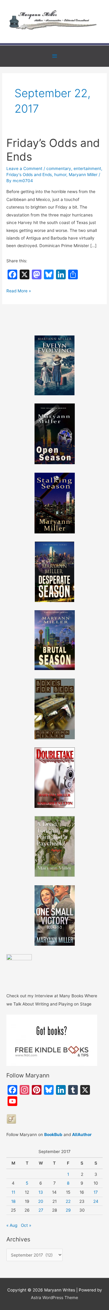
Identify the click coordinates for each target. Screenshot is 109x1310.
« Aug (11, 1225)
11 (13, 1192)
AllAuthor (82, 1134)
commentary (58, 168)
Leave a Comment (24, 168)
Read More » (18, 291)
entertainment (87, 168)
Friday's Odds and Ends (29, 174)
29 (68, 1210)
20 (40, 1201)
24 (95, 1201)
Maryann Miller (83, 174)
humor (60, 174)
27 (40, 1210)
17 (96, 1192)
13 (40, 1192)
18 (13, 1201)
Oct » (26, 1225)
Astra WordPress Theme (54, 1297)
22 (68, 1201)
